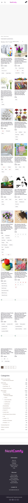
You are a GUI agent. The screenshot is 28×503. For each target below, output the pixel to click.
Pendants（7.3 (6, 422)
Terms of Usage (14, 475)
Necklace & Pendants (7, 420)
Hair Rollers (5, 384)
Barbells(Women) (6, 408)
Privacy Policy (14, 481)
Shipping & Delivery (14, 465)
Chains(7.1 (5, 410)
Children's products (5, 427)
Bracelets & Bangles (8, 395)
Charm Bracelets (7, 399)
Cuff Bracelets (7, 401)
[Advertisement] (14, 19)
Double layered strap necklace (9, 414)
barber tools (3, 382)
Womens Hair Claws (7, 388)
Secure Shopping (14, 478)
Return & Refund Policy (14, 479)
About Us (14, 460)
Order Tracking (14, 466)
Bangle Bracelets (6, 394)
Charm (5, 397)
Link (4, 416)
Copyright (14, 463)
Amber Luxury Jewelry (5, 379)
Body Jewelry (3, 390)
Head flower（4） (6, 386)
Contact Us (14, 461)
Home (2, 36)
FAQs (14, 468)
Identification (7, 403)
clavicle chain (6, 412)
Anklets (4, 392)
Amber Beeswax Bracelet (8, 380)
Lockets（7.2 (6, 418)
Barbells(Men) (6, 405)
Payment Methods (14, 482)
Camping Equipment (5, 424)
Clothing (2, 429)
